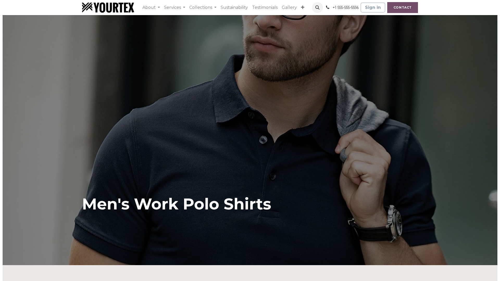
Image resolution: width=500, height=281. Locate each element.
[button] (317, 7)
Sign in (373, 7)
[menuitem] (151, 7)
